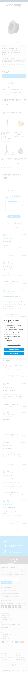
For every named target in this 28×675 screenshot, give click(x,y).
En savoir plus (8, 340)
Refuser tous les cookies (14, 349)
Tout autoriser (14, 353)
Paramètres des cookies (14, 345)
